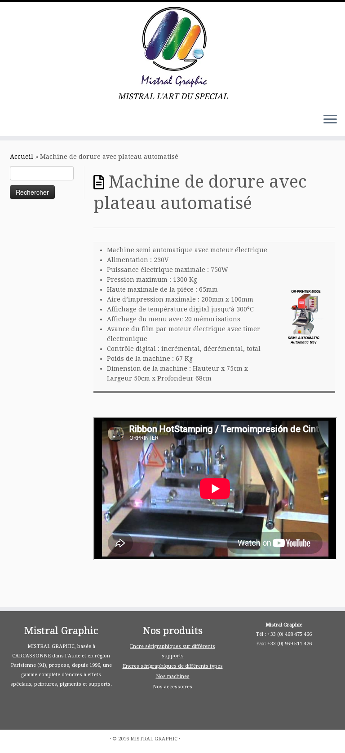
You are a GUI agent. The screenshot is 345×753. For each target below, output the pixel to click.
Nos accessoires (172, 687)
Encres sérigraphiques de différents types (173, 666)
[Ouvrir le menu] (330, 120)
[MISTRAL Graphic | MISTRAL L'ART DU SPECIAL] (172, 47)
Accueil (21, 156)
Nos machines (173, 676)
